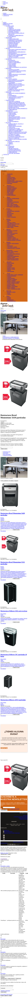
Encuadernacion (10, 236)
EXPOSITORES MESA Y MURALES (16, 103)
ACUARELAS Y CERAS (13, 134)
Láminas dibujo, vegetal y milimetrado (15, 274)
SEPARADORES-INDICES (14, 30)
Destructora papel (6, 451)
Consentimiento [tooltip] (4, 858)
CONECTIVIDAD (12, 114)
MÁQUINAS (8, 77)
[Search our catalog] (13, 309)
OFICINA (8, 48)
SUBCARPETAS (12, 36)
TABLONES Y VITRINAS (14, 101)
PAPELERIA (11, 147)
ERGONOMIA (11, 115)
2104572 (2, 567)
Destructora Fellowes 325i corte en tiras (14, 611)
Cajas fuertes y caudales (12, 247)
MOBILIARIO (9, 37)
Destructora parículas (7, 455)
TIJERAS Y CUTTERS (13, 56)
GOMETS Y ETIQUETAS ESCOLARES (17, 133)
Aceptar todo (18, 978)
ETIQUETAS (11, 76)
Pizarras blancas (10, 252)
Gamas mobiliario (10, 186)
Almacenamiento (10, 271)
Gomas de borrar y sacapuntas (13, 211)
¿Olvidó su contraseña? (5, 990)
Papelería (9, 298)
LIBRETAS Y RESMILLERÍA (14, 130)
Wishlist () (3, 6)
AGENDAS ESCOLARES (14, 128)
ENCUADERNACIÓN (13, 87)
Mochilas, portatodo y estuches (13, 281)
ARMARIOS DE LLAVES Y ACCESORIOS (14, 98)
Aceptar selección (11, 978)
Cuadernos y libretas (11, 222)
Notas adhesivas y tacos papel (13, 223)
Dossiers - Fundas (10, 179)
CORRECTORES (12, 66)
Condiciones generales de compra (20, 816)
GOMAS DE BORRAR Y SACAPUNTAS (17, 67)
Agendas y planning (11, 225)
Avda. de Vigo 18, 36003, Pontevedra (12, 833)
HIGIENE (10, 142)
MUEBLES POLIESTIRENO (14, 47)
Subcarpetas (9, 183)
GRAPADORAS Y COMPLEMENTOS (16, 51)
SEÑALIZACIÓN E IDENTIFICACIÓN (17, 104)
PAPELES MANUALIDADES (15, 126)
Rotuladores (9, 215)
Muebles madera (10, 191)
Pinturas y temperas (11, 285)
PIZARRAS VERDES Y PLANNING (16, 106)
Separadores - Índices (11, 178)
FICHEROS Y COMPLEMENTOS (15, 35)
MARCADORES (12, 64)
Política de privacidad (23, 817)
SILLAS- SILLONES (13, 44)
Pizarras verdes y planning (12, 251)
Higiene (8, 293)
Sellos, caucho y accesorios (12, 205)
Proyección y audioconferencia (13, 253)
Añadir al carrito (4, 448)
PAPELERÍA (8, 68)
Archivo (8, 175)
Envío (4, 1)
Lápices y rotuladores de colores (13, 288)
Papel (8, 221)
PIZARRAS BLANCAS (13, 107)
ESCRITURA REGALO (13, 61)
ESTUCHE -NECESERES (14, 153)
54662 (2, 660)
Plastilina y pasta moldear (12, 286)
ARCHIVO (10, 27)
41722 (2, 703)
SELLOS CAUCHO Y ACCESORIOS (16, 57)
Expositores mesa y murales (12, 258)
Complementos (10, 193)
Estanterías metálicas (11, 189)
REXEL (2, 517)
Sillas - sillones (10, 192)
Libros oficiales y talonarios (12, 226)
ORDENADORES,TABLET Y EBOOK (17, 117)
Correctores (9, 209)
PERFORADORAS (12, 53)
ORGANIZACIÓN (12, 50)
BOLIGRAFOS (11, 60)
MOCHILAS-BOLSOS (13, 148)
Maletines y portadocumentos (13, 198)
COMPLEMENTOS (12, 46)
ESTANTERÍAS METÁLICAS (15, 41)
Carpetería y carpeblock (12, 279)
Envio (8, 244)
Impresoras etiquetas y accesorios (14, 240)
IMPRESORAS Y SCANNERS (15, 83)
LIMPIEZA (10, 120)
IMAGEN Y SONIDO (13, 112)
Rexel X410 (5, 452)
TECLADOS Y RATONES (14, 116)
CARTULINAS (11, 127)
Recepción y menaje (11, 292)
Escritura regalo (10, 213)
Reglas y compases (11, 287)
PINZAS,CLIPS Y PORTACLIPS (15, 55)
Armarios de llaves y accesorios (13, 248)
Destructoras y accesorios (12, 233)
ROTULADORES (12, 63)
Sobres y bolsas (10, 227)
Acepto (9, 854)
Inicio (4, 4)
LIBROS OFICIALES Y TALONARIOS (17, 74)
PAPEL (10, 73)
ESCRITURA (9, 59)
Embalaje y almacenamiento (13, 243)
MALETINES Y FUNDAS (14, 119)
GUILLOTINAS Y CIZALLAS (15, 86)
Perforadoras (9, 199)
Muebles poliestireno (11, 195)
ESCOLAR (8, 122)
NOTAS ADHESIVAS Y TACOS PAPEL (17, 70)
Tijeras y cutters (10, 203)
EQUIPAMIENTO (12, 95)
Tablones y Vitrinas (11, 257)
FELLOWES (3, 613)
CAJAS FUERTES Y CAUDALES (15, 96)
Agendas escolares (11, 278)
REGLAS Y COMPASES (13, 138)
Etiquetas (9, 220)
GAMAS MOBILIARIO (13, 38)
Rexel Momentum (7, 454)
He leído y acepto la (10, 808)
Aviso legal (5, 2)
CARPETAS (11, 28)
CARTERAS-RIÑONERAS (14, 149)
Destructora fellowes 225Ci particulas (13, 700)
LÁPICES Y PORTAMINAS (14, 62)
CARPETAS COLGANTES (14, 29)
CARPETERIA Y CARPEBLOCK (15, 129)
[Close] (1, 19)
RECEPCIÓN (9, 140)
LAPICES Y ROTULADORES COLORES (17, 139)
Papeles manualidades (11, 275)
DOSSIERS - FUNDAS (13, 31)
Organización (10, 200)
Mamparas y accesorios (12, 188)
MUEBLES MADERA (13, 43)
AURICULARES (12, 113)
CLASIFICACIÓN (10, 26)
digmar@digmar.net (8, 831)
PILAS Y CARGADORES (14, 90)
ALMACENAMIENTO (13, 121)
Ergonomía (9, 266)
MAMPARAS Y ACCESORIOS (15, 40)
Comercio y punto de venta (12, 238)
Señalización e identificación (13, 256)
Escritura (9, 297)
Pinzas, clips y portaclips (12, 204)
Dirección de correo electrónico (7, 985)
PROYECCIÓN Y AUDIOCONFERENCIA (17, 108)
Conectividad (10, 265)
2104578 (2, 519)
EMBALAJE (8, 92)
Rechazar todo (4, 854)
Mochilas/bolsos (10, 299)
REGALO (8, 145)
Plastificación (10, 235)
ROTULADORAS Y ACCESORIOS (16, 80)
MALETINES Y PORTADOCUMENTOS (17, 49)
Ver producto (3, 531)
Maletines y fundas (11, 269)
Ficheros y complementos (12, 182)
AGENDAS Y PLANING (13, 69)
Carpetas (9, 176)
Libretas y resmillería (11, 280)
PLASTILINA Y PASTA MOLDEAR (16, 136)
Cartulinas (9, 277)
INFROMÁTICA (9, 110)
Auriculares (9, 264)
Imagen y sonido (10, 263)
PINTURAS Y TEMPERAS (14, 135)
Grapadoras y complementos (13, 201)
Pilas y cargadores (11, 234)
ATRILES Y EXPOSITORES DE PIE (16, 102)
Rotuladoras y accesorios (12, 230)
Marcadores (9, 214)
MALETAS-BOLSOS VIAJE (14, 150)
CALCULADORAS (12, 79)
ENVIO (10, 94)
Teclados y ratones (11, 267)
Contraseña (3, 988)
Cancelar (2, 977)
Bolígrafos (9, 212)
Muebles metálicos (11, 190)
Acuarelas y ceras (10, 284)
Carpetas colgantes (11, 177)
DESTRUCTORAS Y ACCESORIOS (16, 84)
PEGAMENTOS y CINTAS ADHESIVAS (17, 54)
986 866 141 (6, 830)
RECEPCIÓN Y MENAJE (14, 141)
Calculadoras (9, 231)
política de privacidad (15, 808)
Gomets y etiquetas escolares (13, 282)
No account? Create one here (6, 994)
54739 (2, 614)
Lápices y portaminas (11, 217)
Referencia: (3, 426)
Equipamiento (10, 245)
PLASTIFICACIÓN (12, 88)
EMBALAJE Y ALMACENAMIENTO (16, 93)
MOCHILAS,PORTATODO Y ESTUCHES (17, 132)
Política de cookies (23, 819)
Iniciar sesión (3, 162)
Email (2, 807)
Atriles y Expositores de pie (12, 259)
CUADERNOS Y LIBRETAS (14, 71)
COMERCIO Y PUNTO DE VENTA (16, 89)
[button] (5, 866)
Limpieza (9, 270)
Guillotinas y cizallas (11, 237)
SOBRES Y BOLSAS (13, 75)
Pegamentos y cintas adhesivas (13, 206)
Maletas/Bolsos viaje (11, 301)
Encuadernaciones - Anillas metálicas (14, 181)
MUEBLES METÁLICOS (14, 42)
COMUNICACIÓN (10, 100)
